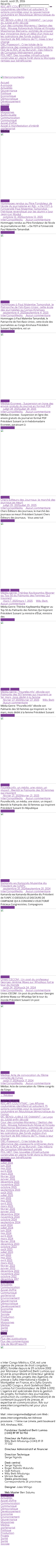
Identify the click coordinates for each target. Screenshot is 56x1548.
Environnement (10, 1298)
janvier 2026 (8, 1179)
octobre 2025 (9, 1187)
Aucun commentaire (37, 219)
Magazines (7, 112)
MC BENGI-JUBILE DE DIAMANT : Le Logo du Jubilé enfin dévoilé (27, 21)
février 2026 (8, 1176)
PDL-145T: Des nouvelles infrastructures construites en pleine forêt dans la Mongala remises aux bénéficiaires (28, 58)
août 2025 (7, 1192)
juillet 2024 (7, 1228)
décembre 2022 (10, 1271)
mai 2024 (6, 1233)
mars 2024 (7, 1238)
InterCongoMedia (12, 219)
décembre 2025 (10, 1182)
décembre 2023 (10, 1244)
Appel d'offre (8, 1290)
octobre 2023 (9, 1246)
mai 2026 (6, 1168)
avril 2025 (6, 1203)
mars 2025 (7, 1206)
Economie (7, 1309)
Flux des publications (14, 1338)
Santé (4, 1328)
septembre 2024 (10, 1222)
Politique (6, 93)
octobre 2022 (9, 1276)
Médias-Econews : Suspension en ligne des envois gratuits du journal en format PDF (27, 405)
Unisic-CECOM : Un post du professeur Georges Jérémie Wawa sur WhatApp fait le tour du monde (27, 982)
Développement (10, 101)
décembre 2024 (10, 1214)
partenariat (8, 128)
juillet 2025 (7, 1195)
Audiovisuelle (8, 115)
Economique (8, 96)
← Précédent (7, 1095)
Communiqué (9, 120)
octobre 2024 (9, 1219)
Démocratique (9, 98)
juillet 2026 (7, 1163)
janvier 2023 (8, 1268)
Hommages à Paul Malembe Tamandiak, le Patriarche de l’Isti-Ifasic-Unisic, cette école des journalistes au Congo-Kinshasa (27, 307)
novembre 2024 (10, 1217)
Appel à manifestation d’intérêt (20, 126)
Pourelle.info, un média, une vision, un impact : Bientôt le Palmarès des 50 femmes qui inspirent (27, 790)
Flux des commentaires (15, 1341)
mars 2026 (7, 1173)
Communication (10, 117)
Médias (5, 109)
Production (7, 1317)
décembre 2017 (10, 1279)
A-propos (6, 85)
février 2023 (8, 1265)
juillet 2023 (7, 1252)
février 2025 (8, 1209)
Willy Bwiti (42, 601)
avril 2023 (6, 1260)
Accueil (5, 82)
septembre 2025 (10, 1190)
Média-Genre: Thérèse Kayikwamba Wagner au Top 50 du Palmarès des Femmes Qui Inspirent (28, 596)
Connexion (7, 1336)
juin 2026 (6, 1165)
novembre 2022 (10, 1273)
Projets (5, 107)
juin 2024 (6, 1230)
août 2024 (7, 1225)
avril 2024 (6, 1236)
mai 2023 (6, 1257)
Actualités (6, 88)
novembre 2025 (10, 1184)
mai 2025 (6, 1200)
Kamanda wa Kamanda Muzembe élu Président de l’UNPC (24, 884)
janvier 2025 (8, 1211)
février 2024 (8, 1241)
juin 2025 (6, 1198)
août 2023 (7, 1249)
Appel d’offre (9, 123)
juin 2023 (6, 1255)
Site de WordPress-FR (14, 1344)
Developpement (10, 1306)
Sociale (5, 104)
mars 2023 (7, 1263)
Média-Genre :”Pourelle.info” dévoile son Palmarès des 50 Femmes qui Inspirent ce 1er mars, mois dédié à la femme (26, 695)
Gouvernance (9, 90)
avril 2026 (6, 1171)
